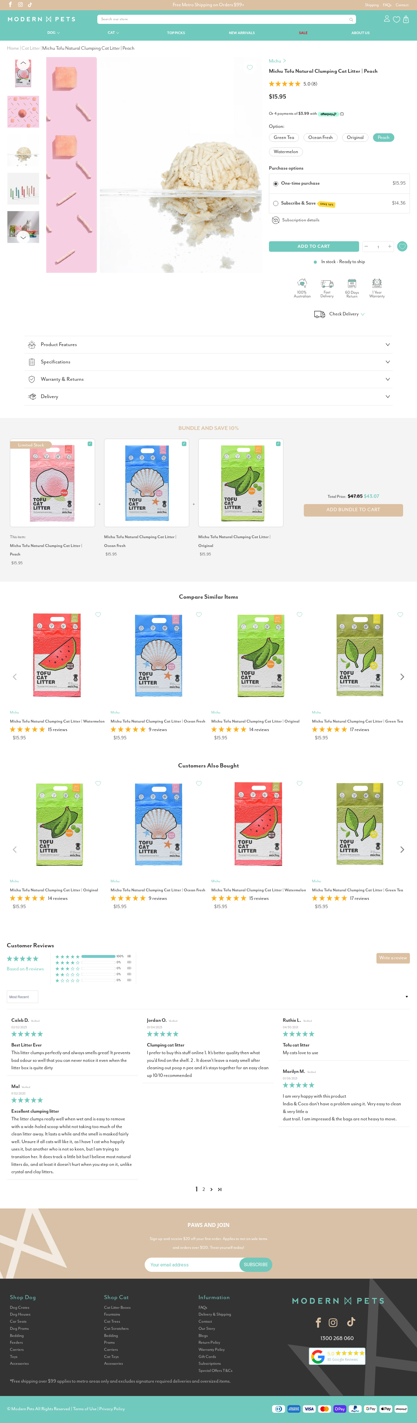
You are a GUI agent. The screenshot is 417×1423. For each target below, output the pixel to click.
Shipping (372, 5)
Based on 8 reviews (25, 969)
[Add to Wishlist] (249, 67)
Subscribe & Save (307, 203)
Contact (402, 5)
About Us (360, 33)
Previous (24, 63)
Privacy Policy (112, 1409)
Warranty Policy (212, 1349)
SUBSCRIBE (256, 1264)
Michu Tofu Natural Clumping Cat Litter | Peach (46, 550)
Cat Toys (111, 1357)
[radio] (275, 183)
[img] (72, 1034)
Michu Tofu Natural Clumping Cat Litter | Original (234, 541)
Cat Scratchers (116, 1328)
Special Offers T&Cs (215, 1370)
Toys (13, 1357)
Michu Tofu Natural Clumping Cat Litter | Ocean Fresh (140, 541)
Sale (303, 33)
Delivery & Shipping (215, 1314)
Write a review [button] (393, 958)
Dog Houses (20, 1314)
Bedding (17, 1335)
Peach (383, 137)
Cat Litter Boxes (117, 1307)
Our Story (207, 1328)
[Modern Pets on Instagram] (20, 5)
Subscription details (300, 220)
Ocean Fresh (320, 137)
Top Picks (176, 33)
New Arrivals (242, 33)
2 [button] (204, 1189)
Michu (275, 61)
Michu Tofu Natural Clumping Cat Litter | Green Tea (357, 721)
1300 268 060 (337, 1338)
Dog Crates (19, 1307)
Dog (51, 33)
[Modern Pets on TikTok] (351, 1323)
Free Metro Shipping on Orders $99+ (208, 5)
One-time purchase (300, 183)
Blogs (203, 1335)
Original (355, 137)
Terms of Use (84, 1409)
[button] (284, 84)
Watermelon (286, 152)
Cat (111, 33)
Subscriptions (210, 1363)
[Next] (255, 158)
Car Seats (18, 1321)
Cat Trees (112, 1321)
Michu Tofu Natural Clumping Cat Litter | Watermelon (57, 721)
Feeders (16, 1342)
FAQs (387, 5)
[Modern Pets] (45, 19)
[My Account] (387, 19)
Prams (109, 1342)
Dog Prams (19, 1328)
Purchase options (286, 168)
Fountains (112, 1314)
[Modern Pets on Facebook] (10, 5)
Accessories (19, 1363)
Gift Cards (207, 1357)
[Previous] (53, 158)
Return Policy (209, 1342)
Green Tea (284, 137)
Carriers (17, 1349)
